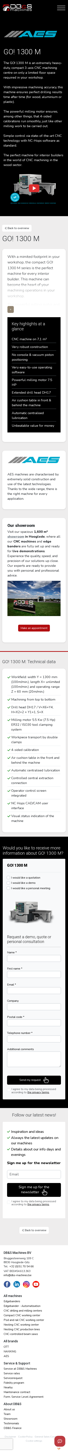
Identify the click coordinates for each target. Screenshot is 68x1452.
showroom (15, 536)
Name (12, 952)
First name (14, 969)
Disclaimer (10, 1436)
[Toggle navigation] (60, 7)
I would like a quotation (25, 878)
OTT (6, 1347)
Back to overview (18, 228)
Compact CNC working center (22, 1315)
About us (9, 1409)
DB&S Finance (13, 1428)
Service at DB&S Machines (20, 1369)
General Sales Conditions (48, 1436)
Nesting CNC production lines (22, 1329)
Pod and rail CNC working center (24, 1320)
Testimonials (11, 1423)
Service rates (12, 1373)
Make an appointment (34, 628)
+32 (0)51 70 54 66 (21, 1266)
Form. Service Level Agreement (24, 1397)
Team (7, 1414)
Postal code (15, 1017)
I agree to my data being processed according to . (33, 1091)
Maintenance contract (17, 1392)
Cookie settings (34, 1440)
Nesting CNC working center (21, 1324)
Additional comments (20, 1049)
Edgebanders (12, 1301)
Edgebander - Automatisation (22, 1306)
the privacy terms (38, 1092)
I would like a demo (23, 883)
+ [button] (10, 309)
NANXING (10, 1351)
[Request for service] (59, 1441)
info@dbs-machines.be (18, 1275)
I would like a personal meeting (30, 888)
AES (6, 1356)
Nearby (8, 1387)
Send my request (30, 1080)
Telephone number (19, 1033)
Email (11, 985)
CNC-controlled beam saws (21, 1334)
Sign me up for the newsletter (34, 1163)
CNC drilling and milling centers (23, 1310)
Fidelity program (14, 1383)
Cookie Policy (25, 1436)
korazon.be (53, 1448)
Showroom (10, 1419)
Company (13, 1001)
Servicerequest (13, 1378)
